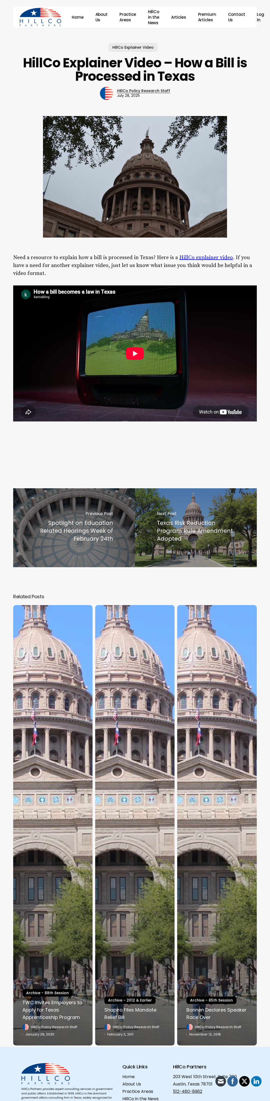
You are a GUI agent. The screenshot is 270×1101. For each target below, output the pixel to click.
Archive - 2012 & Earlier (130, 1000)
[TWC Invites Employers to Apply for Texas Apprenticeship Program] (53, 825)
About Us (131, 1084)
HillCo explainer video (206, 257)
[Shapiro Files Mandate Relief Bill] (135, 825)
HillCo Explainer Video (133, 47)
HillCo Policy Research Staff (143, 90)
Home (128, 1077)
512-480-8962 (187, 1091)
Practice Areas (137, 1091)
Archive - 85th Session (211, 1000)
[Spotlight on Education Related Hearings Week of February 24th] (74, 527)
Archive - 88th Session (47, 993)
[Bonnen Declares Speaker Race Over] (217, 825)
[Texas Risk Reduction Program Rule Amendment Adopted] (196, 527)
